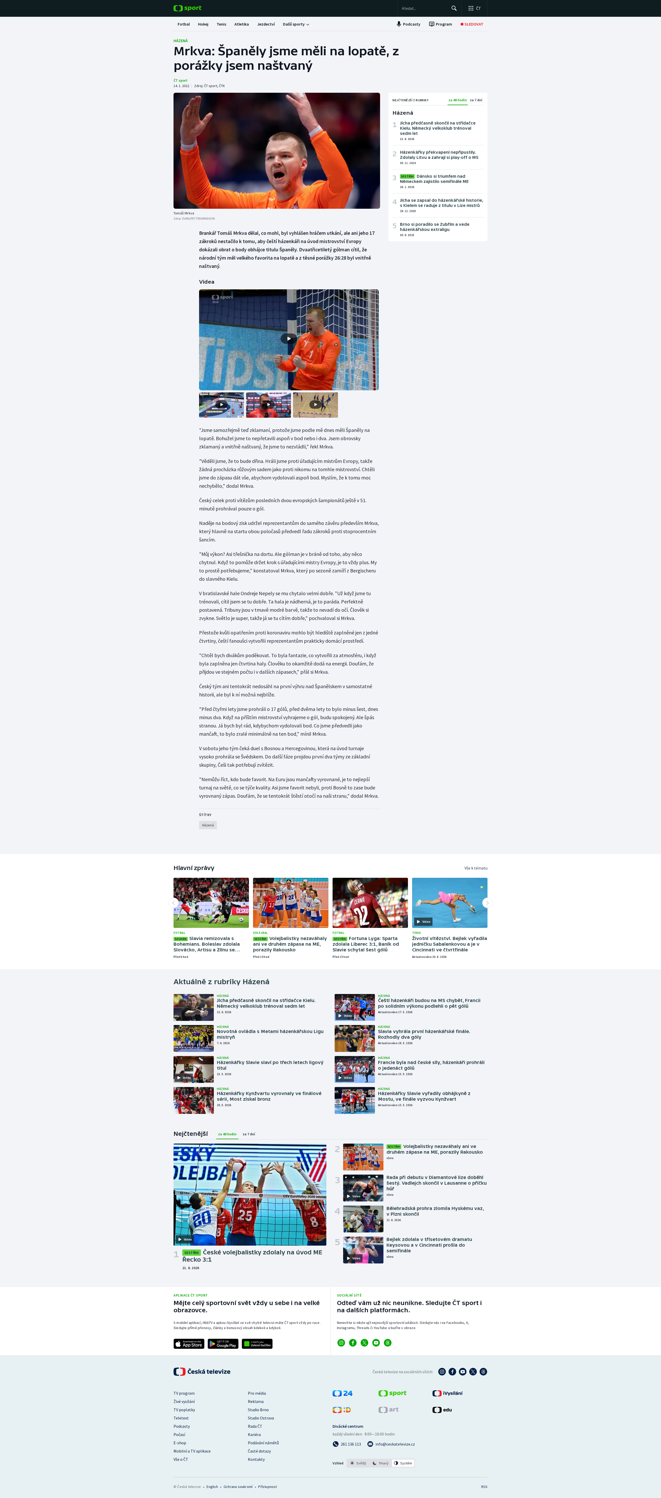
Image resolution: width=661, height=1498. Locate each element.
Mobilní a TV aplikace (192, 1451)
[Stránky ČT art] (388, 1411)
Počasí (179, 1434)
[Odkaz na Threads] (387, 1343)
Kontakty (256, 1459)
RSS (484, 1486)
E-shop (180, 1442)
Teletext (181, 1418)
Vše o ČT (181, 1459)
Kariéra (254, 1434)
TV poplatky (184, 1409)
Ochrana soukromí (238, 1486)
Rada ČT (255, 1426)
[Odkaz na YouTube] (376, 1343)
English (212, 1486)
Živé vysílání (184, 1401)
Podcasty (182, 1426)
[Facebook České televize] (452, 1372)
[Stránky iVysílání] (447, 1395)
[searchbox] (424, 8)
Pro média (257, 1393)
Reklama (256, 1401)
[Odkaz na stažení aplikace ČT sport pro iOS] (189, 1344)
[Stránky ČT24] (342, 1395)
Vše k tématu (476, 868)
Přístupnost (267, 1486)
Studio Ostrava (261, 1418)
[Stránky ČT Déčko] (342, 1411)
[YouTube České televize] (463, 1372)
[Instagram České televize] (442, 1372)
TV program (184, 1393)
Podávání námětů (263, 1442)
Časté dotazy (259, 1451)
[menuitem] (184, 24)
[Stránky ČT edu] (442, 1411)
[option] (358, 1463)
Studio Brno (258, 1409)
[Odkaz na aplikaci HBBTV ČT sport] (257, 1344)
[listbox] (381, 1463)
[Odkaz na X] (364, 1343)
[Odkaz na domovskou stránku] (195, 8)
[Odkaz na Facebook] (353, 1343)
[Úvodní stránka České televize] (202, 1372)
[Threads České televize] (483, 1372)
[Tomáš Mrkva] (277, 151)
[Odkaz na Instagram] (341, 1343)
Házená (181, 40)
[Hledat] (454, 8)
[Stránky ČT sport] (392, 1395)
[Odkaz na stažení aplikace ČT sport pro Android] (223, 1344)
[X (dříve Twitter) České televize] (473, 1372)
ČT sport (180, 80)
